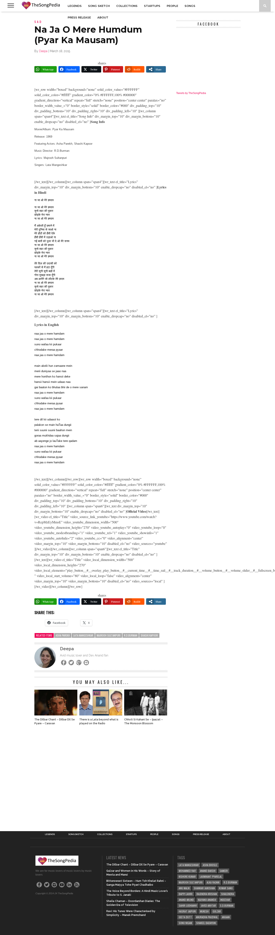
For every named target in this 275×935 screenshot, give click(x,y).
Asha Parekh (63, 635)
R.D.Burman (130, 635)
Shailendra (227, 894)
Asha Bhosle (210, 865)
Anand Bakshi (207, 871)
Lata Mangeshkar (83, 635)
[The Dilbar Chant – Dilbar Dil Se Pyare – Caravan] (55, 714)
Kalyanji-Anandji (207, 900)
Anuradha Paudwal (207, 917)
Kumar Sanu (226, 888)
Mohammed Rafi (187, 871)
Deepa (43, 51)
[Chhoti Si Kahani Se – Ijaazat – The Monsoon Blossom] (145, 714)
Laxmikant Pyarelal (211, 876)
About (102, 17)
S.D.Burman (226, 905)
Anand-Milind (186, 900)
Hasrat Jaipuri (187, 911)
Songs (190, 6)
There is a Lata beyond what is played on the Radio (98, 721)
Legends (75, 6)
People (172, 6)
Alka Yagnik (213, 882)
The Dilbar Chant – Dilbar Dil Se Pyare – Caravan (54, 721)
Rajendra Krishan (207, 894)
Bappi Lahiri (185, 894)
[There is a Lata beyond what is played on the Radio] (100, 714)
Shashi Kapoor (149, 635)
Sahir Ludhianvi (188, 905)
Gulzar (217, 911)
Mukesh (204, 911)
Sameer (224, 871)
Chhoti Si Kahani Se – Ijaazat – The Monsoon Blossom (143, 721)
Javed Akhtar (208, 905)
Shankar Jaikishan (204, 888)
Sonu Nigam (185, 923)
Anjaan (226, 917)
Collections (127, 6)
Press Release (79, 17)
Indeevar (225, 900)
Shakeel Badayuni (206, 923)
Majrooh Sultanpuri (109, 635)
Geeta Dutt (185, 917)
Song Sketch (99, 6)
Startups (152, 6)
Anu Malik (184, 888)
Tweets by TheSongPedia (191, 93)
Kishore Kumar (187, 876)
